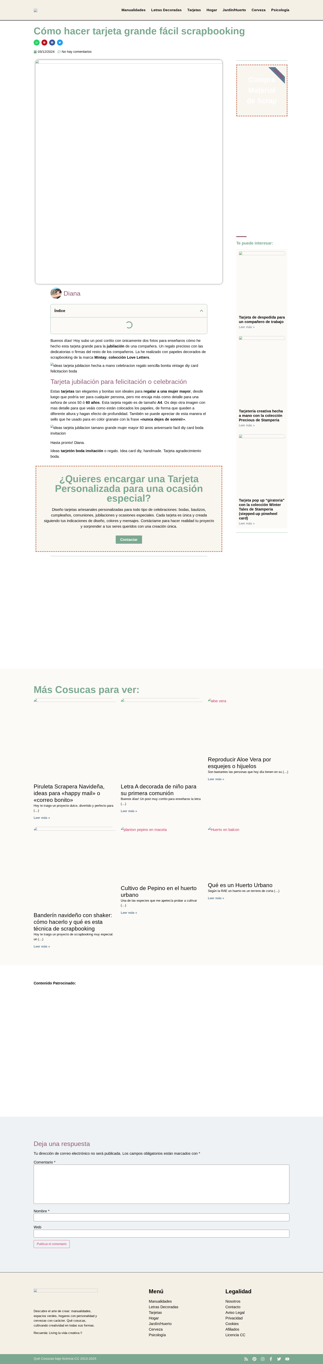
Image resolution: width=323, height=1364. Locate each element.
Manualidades (133, 10)
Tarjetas (194, 10)
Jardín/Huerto (234, 10)
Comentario (45, 1162)
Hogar (212, 10)
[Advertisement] (129, 586)
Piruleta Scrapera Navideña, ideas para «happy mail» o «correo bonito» (69, 793)
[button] (37, 43)
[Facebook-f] (271, 1359)
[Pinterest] (254, 1359)
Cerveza (259, 10)
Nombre (42, 1211)
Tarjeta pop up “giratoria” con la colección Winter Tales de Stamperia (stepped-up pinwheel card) (261, 509)
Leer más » (247, 327)
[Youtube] (287, 1359)
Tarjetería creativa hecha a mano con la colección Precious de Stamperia (261, 415)
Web (37, 1227)
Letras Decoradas (166, 10)
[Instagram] (263, 1359)
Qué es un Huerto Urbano (240, 885)
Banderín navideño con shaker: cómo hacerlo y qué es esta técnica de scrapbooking (73, 922)
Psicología (280, 10)
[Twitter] (279, 1359)
